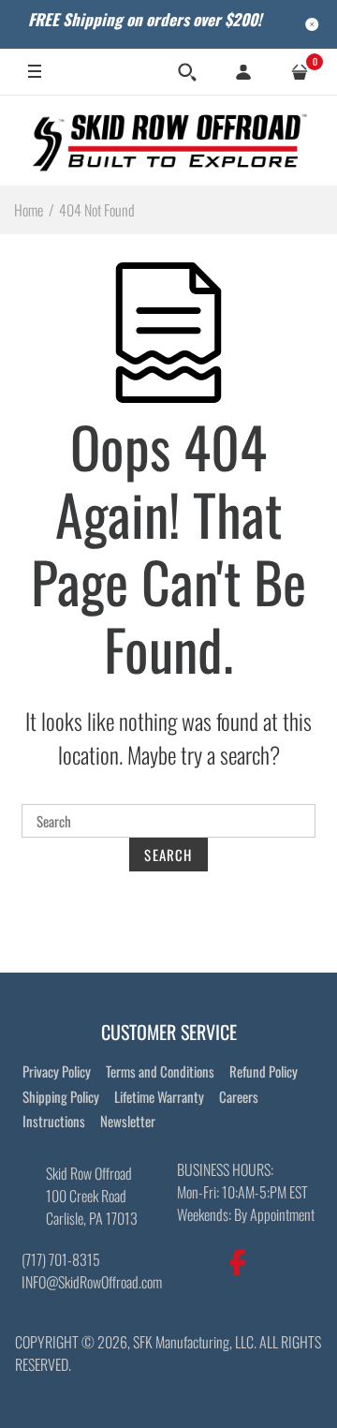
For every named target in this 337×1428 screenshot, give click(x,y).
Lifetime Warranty (159, 1096)
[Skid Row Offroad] (168, 140)
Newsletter (127, 1120)
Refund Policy (263, 1071)
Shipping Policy (60, 1096)
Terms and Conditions (160, 1071)
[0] (299, 72)
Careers (238, 1096)
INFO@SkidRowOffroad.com (92, 1282)
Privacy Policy (56, 1071)
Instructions (53, 1120)
